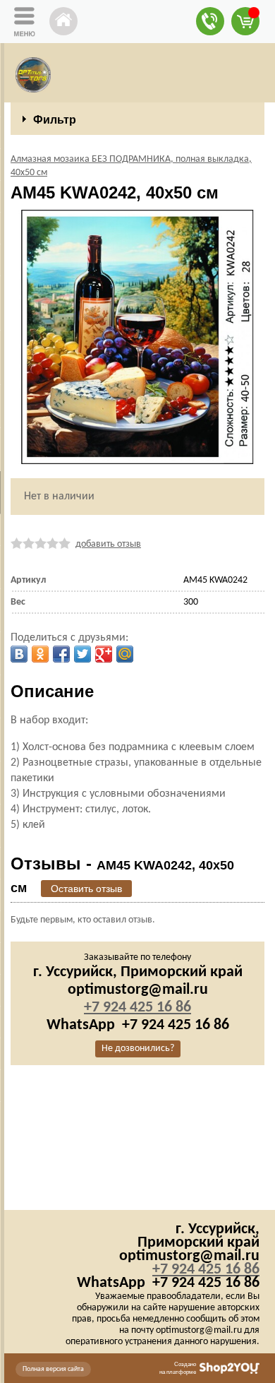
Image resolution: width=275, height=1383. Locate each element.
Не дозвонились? (138, 1048)
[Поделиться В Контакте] (19, 654)
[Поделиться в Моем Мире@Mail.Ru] (124, 654)
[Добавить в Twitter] (82, 654)
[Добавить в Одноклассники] (40, 654)
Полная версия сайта (53, 1369)
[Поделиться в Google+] (103, 654)
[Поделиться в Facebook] (61, 654)
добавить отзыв (108, 544)
